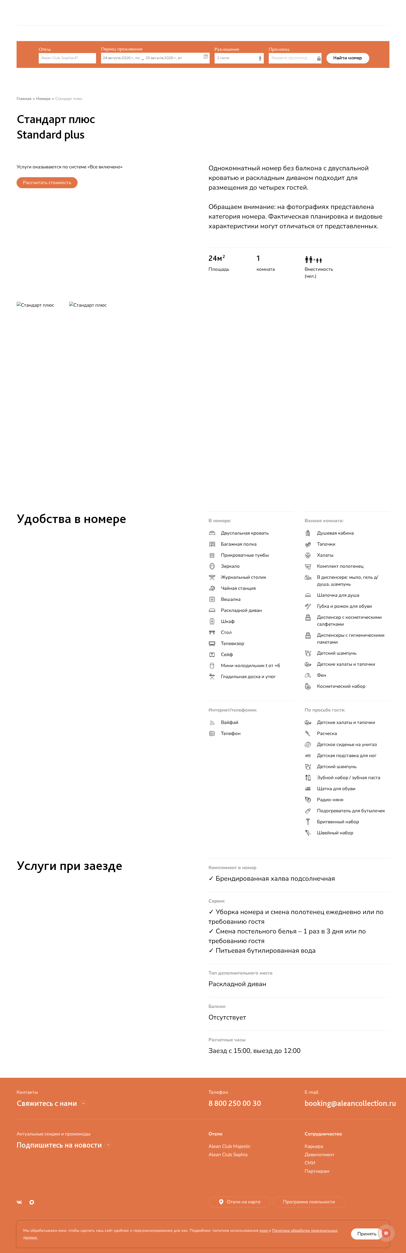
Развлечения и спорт (216, 33)
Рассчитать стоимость (47, 182)
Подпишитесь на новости (59, 1145)
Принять (366, 1234)
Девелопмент (319, 1154)
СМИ (310, 1163)
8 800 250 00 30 (69, 13)
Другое (378, 33)
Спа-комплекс (261, 33)
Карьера (314, 1146)
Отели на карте (243, 1202)
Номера (130, 33)
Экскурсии (172, 13)
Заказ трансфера (121, 13)
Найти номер (347, 58)
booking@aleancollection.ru (347, 1103)
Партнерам (317, 1171)
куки (264, 1230)
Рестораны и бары (166, 33)
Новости (354, 33)
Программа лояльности (309, 1202)
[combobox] (64, 58)
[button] (239, 58)
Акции (108, 33)
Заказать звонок (276, 12)
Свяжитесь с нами (47, 1103)
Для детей (299, 33)
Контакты (327, 33)
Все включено (221, 13)
